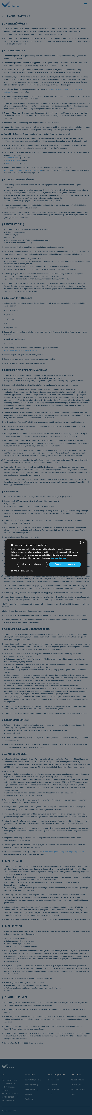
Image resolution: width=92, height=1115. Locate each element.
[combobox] (80, 542)
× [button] (83, 542)
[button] (22, 571)
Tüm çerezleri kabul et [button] (65, 564)
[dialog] (46, 557)
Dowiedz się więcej (58, 558)
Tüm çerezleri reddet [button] (32, 564)
